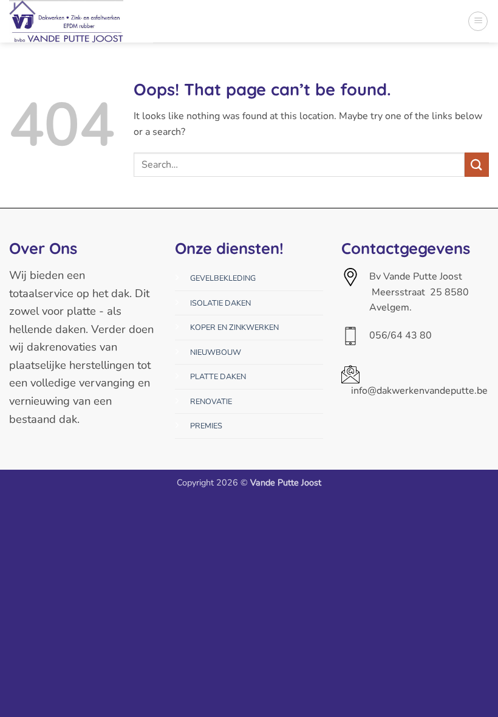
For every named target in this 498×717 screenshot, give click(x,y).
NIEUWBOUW (215, 352)
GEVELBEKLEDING (223, 278)
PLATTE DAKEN (218, 376)
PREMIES (206, 425)
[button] (478, 21)
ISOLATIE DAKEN (220, 303)
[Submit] (477, 164)
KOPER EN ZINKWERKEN (234, 327)
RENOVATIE (211, 401)
